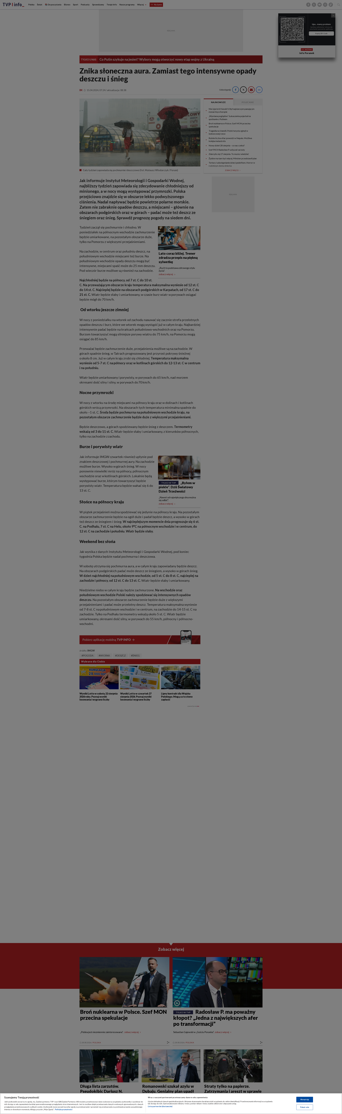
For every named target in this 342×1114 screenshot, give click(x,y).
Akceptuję (304, 1099)
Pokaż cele (304, 1107)
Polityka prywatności (63, 1109)
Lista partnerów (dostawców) (160, 1106)
